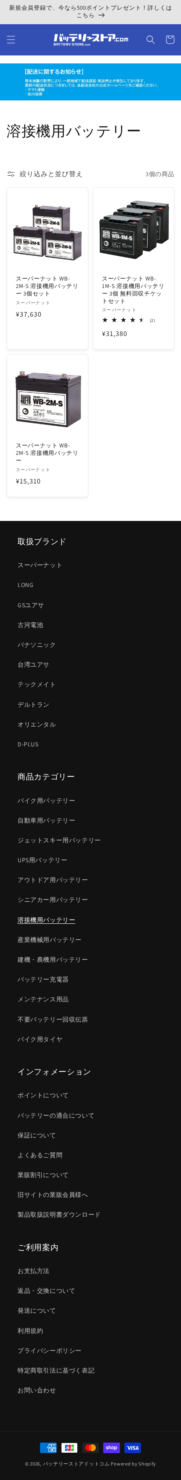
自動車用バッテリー (46, 820)
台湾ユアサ (34, 664)
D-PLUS (28, 744)
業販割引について (43, 1175)
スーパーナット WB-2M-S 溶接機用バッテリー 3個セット (47, 286)
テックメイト (37, 684)
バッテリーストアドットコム (76, 1464)
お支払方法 (34, 1271)
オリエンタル (37, 724)
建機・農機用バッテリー (53, 959)
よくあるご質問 (40, 1155)
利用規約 (30, 1331)
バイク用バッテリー (46, 801)
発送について (37, 1310)
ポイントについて (43, 1095)
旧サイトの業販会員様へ (53, 1195)
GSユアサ (31, 605)
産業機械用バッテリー (50, 940)
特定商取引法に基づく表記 (56, 1370)
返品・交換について (46, 1291)
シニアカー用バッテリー (53, 900)
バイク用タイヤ (40, 1039)
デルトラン (34, 705)
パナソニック (37, 645)
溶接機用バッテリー (46, 920)
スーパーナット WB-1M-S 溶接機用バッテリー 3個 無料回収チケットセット (133, 289)
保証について (37, 1135)
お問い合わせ (37, 1390)
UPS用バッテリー (42, 860)
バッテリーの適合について (56, 1115)
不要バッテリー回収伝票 (53, 1019)
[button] (11, 39)
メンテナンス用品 (43, 999)
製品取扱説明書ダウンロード (59, 1214)
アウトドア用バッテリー (53, 880)
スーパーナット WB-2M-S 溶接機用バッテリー (47, 453)
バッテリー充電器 (43, 979)
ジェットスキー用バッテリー (59, 840)
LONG (25, 585)
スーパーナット (40, 565)
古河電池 (30, 625)
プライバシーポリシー (50, 1351)
